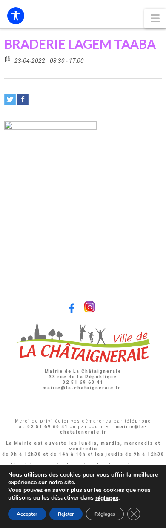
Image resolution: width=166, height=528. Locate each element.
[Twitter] (10, 99)
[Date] (8, 59)
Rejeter (66, 514)
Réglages (104, 514)
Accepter (27, 514)
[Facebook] (23, 99)
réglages (106, 498)
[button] (155, 18)
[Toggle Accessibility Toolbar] (15, 15)
